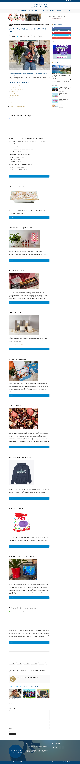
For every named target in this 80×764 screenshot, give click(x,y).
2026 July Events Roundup (64, 112)
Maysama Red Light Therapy (16, 89)
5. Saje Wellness (15, 313)
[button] (69, 10)
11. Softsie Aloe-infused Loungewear (23, 608)
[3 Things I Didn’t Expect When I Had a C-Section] (15, 693)
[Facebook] (64, 1)
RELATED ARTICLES (16, 686)
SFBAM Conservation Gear (16, 99)
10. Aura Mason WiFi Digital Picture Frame (25, 556)
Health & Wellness (15, 24)
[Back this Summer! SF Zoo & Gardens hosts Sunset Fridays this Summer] (29, 693)
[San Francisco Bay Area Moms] (40, 5)
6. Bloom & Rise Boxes (17, 359)
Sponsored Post (28, 24)
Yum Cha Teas (13, 97)
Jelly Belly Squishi (14, 102)
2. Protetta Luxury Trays (18, 186)
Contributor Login (68, 761)
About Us (59, 10)
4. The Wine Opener (17, 270)
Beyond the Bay (55, 86)
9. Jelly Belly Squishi (17, 508)
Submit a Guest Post (34, 0)
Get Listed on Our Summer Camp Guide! (44, 0)
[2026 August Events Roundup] (55, 109)
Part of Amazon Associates (34, 24)
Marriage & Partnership (21, 24)
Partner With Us (21, 0)
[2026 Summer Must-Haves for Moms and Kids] (55, 119)
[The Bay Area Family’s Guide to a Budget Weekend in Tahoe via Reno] (61, 82)
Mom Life (31, 10)
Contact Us (53, 0)
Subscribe (68, 37)
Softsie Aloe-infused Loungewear (17, 106)
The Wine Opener (14, 91)
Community (52, 10)
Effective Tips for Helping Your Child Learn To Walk (17, 671)
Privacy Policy (49, 761)
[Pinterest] (68, 1)
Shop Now (12, 176)
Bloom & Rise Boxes (14, 95)
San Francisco (47, 24)
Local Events (44, 10)
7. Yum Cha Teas (15, 406)
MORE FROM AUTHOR (31, 686)
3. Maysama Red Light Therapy (21, 228)
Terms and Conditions (56, 761)
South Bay (10, 25)
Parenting (37, 10)
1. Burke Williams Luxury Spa (20, 116)
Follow (69, 30)
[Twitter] (70, 1)
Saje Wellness (13, 93)
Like (69, 27)
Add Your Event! (27, 0)
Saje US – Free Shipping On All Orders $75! (18, 344)
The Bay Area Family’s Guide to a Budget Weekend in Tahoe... (61, 90)
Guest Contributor (56, 93)
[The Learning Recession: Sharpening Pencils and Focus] (43, 693)
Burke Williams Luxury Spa (16, 85)
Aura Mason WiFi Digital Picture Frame (18, 104)
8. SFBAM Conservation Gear (20, 457)
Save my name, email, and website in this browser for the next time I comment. (24, 731)
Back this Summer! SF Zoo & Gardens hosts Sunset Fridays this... (65, 102)
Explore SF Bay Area (22, 10)
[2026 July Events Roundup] (55, 114)
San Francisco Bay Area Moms (17, 34)
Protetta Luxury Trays (14, 87)
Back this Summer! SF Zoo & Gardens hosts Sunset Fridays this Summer (28, 700)
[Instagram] (66, 1)
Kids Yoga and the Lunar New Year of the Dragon (40, 670)
